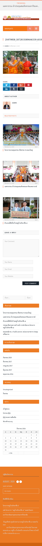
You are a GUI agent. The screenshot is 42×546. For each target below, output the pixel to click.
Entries (6, 413)
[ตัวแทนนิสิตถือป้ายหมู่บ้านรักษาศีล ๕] (21, 209)
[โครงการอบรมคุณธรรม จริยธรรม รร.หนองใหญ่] (21, 136)
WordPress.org (7, 421)
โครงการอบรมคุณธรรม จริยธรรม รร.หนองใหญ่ (19, 150)
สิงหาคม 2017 (7, 362)
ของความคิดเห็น (9, 417)
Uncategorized (8, 389)
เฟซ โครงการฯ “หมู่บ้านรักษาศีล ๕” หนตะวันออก (18, 510)
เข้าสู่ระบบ (6, 409)
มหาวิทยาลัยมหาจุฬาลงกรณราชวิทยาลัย (15, 515)
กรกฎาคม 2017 (7, 366)
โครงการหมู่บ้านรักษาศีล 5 (11, 506)
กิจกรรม (5, 393)
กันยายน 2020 (7, 357)
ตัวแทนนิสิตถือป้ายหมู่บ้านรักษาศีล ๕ (16, 223)
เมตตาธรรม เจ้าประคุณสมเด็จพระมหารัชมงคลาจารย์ (21, 6)
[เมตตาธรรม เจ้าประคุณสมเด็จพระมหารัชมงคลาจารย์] (21, 172)
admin (7, 46)
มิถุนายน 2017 (7, 370)
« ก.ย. (10, 453)
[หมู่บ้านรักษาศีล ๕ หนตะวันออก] (21, 17)
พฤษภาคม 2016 (8, 374)
